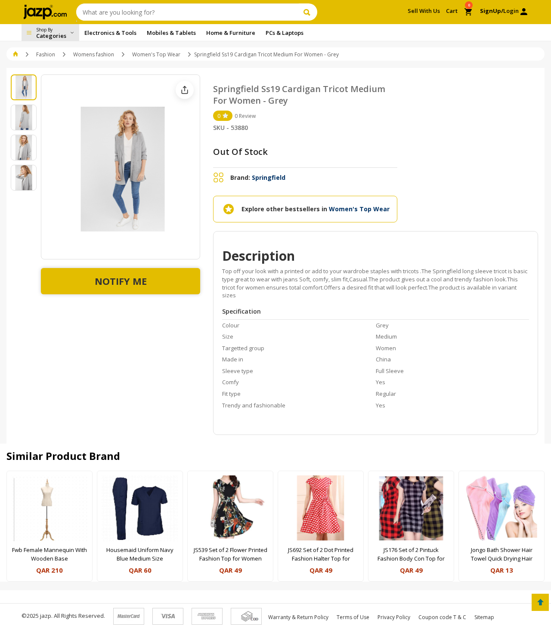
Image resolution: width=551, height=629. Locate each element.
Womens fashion (93, 54)
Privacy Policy (394, 617)
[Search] (308, 12)
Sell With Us (424, 11)
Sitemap (484, 617)
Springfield (268, 177)
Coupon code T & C (442, 617)
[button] (16, 54)
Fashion (45, 54)
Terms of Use (353, 617)
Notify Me (121, 280)
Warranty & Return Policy (298, 617)
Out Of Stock (240, 151)
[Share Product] (185, 90)
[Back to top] (540, 602)
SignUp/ (491, 11)
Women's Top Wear (156, 54)
